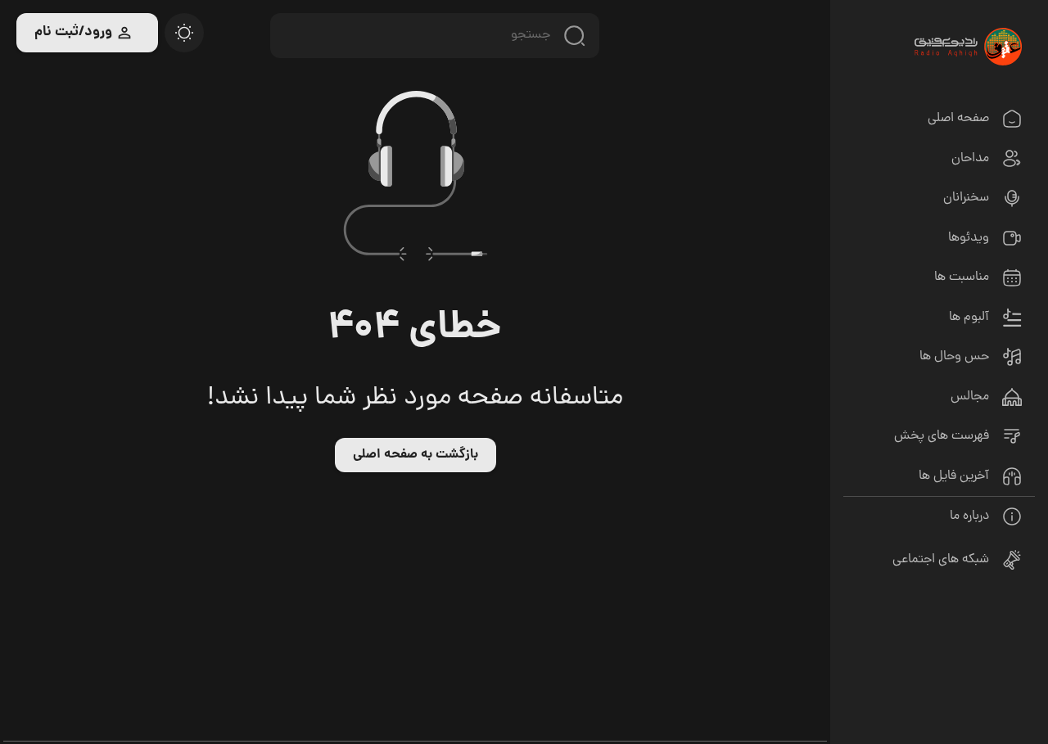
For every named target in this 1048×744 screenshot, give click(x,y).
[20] (184, 32)
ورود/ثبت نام (73, 32)
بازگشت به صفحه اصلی (415, 454)
